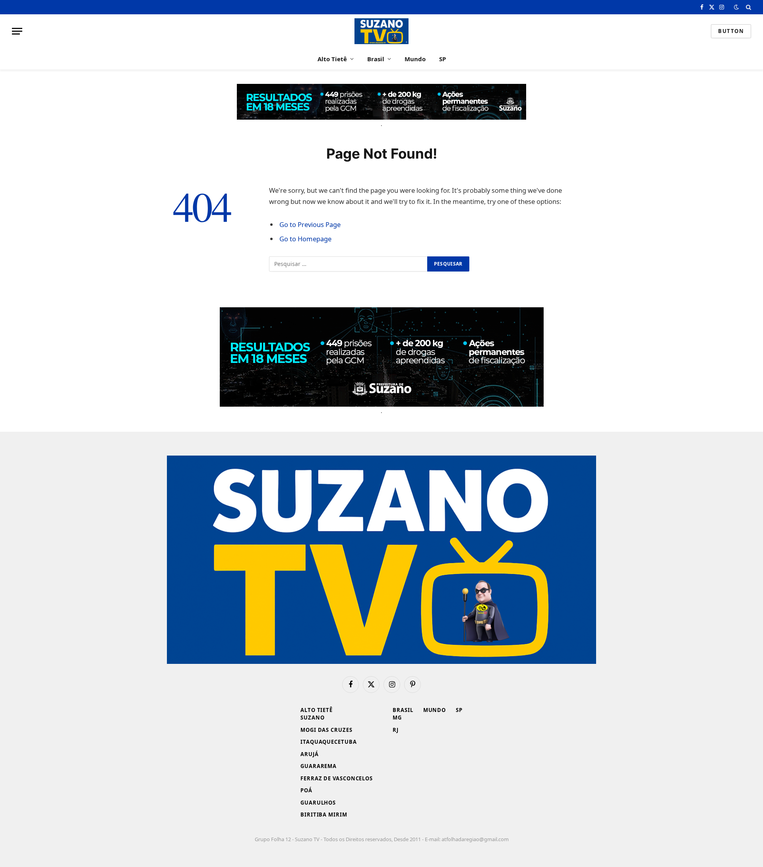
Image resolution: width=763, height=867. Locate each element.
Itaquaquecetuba (328, 741)
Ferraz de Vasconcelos (336, 778)
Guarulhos (318, 802)
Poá (306, 790)
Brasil (375, 59)
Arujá (309, 754)
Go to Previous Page (310, 224)
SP (442, 59)
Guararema (318, 766)
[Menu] (17, 31)
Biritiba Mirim (323, 814)
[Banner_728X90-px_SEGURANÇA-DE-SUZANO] (381, 102)
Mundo (415, 59)
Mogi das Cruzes (326, 729)
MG (397, 717)
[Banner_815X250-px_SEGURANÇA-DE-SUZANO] (382, 357)
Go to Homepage (305, 238)
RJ (396, 729)
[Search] (747, 7)
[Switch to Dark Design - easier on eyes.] (736, 7)
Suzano (312, 717)
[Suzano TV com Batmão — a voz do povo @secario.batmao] (381, 31)
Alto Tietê (332, 59)
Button (731, 31)
